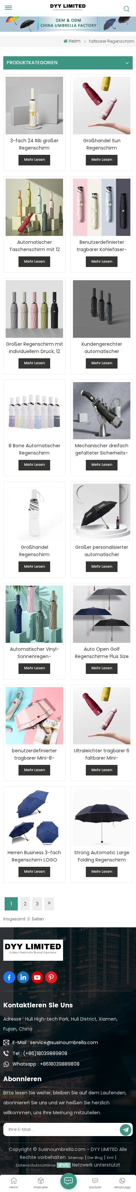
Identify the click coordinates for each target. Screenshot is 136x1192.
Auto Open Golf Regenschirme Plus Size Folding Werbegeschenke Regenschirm (102, 653)
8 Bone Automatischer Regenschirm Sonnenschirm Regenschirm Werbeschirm (34, 449)
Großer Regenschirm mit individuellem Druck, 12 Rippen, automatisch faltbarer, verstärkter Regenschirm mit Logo (34, 348)
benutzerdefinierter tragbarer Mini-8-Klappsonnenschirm (34, 754)
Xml (110, 1157)
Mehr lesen (34, 160)
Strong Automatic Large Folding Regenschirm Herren (101, 856)
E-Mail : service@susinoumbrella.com (55, 1042)
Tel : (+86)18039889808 (40, 1053)
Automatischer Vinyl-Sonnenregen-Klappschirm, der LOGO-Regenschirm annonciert (34, 653)
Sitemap (76, 1157)
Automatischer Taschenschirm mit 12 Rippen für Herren (34, 246)
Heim (75, 41)
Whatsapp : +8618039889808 (46, 1064)
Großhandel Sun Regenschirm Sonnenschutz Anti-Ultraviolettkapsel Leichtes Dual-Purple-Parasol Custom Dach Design (102, 144)
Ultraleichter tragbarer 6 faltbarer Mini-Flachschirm (101, 754)
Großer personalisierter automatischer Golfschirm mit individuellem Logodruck (101, 551)
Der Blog (95, 1157)
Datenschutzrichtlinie (35, 1165)
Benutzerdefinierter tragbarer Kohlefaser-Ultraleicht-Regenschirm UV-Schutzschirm (102, 246)
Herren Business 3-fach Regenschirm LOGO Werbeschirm (34, 856)
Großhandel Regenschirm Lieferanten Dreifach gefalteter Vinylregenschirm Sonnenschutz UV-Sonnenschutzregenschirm (34, 551)
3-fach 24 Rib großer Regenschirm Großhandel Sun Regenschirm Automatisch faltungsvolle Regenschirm (34, 144)
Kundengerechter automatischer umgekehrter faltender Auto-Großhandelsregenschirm (101, 348)
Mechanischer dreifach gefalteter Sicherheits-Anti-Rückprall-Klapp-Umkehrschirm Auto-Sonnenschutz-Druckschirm (101, 449)
